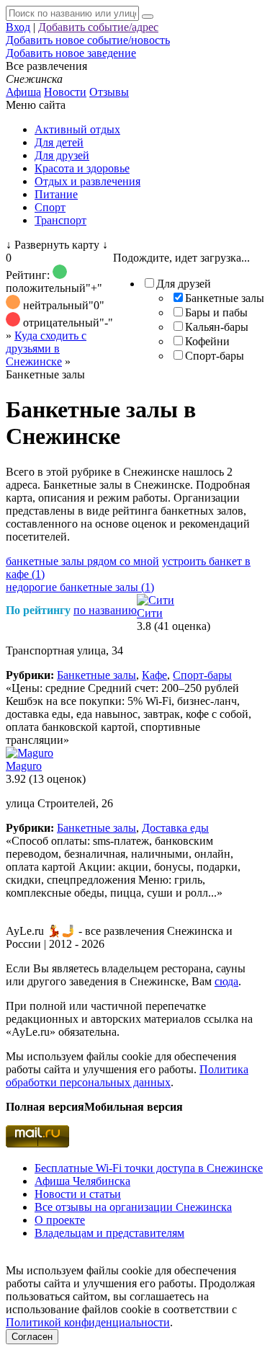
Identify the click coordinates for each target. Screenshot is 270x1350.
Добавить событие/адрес (98, 27)
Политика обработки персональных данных (127, 1075)
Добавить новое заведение (71, 53)
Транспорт (60, 220)
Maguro (24, 766)
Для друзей (62, 155)
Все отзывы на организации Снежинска (133, 1207)
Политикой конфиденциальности (88, 1322)
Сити (150, 613)
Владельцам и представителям (109, 1233)
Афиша (23, 92)
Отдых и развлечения (87, 181)
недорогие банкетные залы (80, 587)
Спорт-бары (214, 356)
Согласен (32, 1336)
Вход (18, 27)
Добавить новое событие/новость (88, 40)
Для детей (59, 142)
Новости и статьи (78, 1194)
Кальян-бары (216, 327)
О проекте (60, 1220)
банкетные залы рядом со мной (82, 561)
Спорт (50, 207)
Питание (56, 194)
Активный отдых (77, 129)
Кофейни (207, 341)
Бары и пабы (216, 312)
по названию (105, 610)
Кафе (154, 675)
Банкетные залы (224, 298)
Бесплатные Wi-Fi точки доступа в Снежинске (149, 1168)
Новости (65, 92)
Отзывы (109, 92)
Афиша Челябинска (82, 1181)
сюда (226, 981)
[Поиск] (147, 16)
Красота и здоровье (82, 168)
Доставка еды (175, 828)
